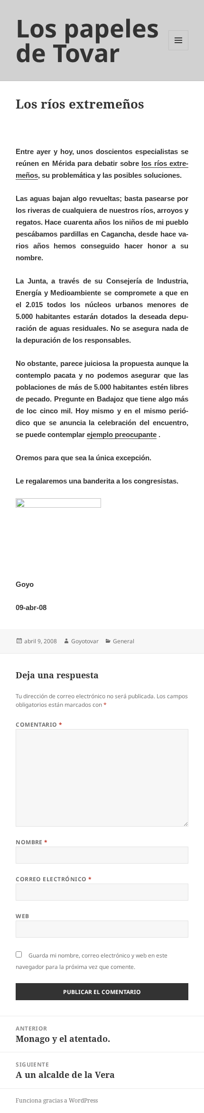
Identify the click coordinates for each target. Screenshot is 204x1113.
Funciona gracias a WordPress (57, 1100)
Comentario (39, 725)
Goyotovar (85, 641)
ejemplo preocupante (122, 434)
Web (22, 916)
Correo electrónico (54, 879)
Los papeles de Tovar (87, 40)
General (123, 641)
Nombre (32, 842)
